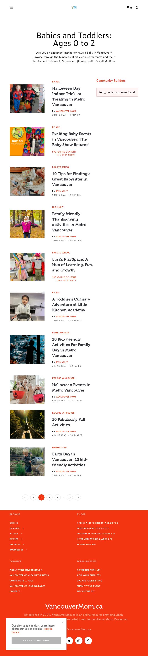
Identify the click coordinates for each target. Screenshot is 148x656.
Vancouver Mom (66, 111)
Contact (15, 591)
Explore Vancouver (63, 378)
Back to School (61, 167)
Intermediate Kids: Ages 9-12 (95, 538)
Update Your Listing (89, 580)
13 (70, 497)
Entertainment (60, 332)
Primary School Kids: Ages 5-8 (96, 533)
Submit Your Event (88, 585)
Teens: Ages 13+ (86, 544)
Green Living (59, 447)
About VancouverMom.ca (26, 569)
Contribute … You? (21, 580)
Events (14, 538)
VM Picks (15, 544)
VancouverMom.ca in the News (29, 575)
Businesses (16, 549)
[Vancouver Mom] (74, 8)
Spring (14, 522)
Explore (15, 528)
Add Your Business (89, 575)
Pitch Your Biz (86, 591)
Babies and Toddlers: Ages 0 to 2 (98, 522)
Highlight (57, 207)
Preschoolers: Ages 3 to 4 (93, 528)
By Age (56, 81)
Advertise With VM (88, 569)
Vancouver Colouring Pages (27, 585)
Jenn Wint (62, 191)
